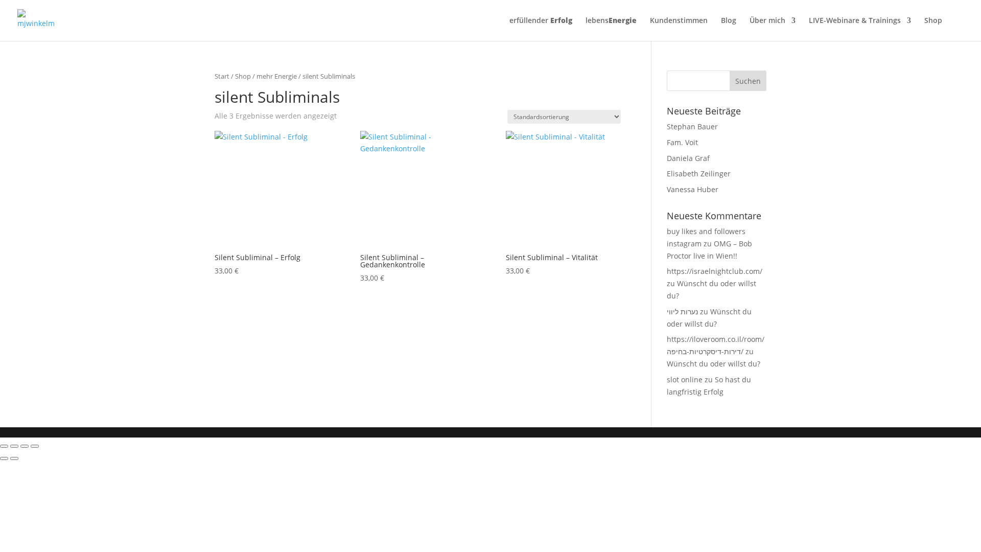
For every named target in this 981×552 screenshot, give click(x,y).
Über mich (767, 21)
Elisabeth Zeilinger (699, 173)
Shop (933, 21)
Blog (728, 21)
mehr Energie (276, 76)
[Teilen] (24, 446)
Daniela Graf (688, 158)
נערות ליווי (682, 311)
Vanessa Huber (692, 189)
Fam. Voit (682, 142)
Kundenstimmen (679, 21)
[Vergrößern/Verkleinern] (4, 446)
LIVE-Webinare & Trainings (855, 21)
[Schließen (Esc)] (35, 446)
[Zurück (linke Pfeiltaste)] (4, 458)
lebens (611, 21)
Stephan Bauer (692, 126)
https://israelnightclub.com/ (714, 271)
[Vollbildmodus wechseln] (14, 446)
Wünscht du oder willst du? (713, 364)
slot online (685, 379)
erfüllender (540, 21)
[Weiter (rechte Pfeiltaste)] (14, 458)
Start (222, 76)
